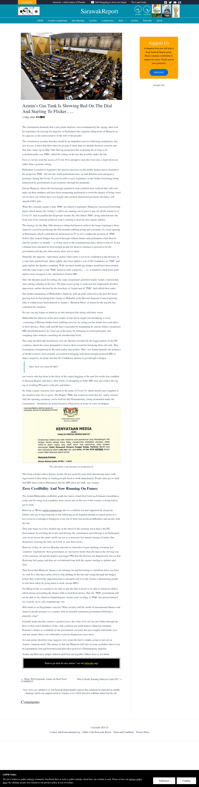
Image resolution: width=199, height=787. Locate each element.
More (120, 20)
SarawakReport (99, 11)
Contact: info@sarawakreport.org (65, 732)
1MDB (40, 20)
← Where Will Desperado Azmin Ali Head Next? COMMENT (44, 680)
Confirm (186, 780)
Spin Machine (78, 20)
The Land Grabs (138, 2)
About (159, 20)
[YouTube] (175, 2)
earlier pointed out (52, 510)
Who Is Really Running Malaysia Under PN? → (99, 679)
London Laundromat (57, 20)
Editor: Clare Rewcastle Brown (97, 732)
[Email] (179, 2)
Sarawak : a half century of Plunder (69, 2)
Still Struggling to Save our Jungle (110, 2)
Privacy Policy (142, 732)
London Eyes (108, 20)
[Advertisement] (159, 135)
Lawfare (93, 20)
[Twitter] (170, 2)
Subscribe (147, 20)
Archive (134, 20)
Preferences (164, 780)
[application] (124, 20)
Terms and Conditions (123, 732)
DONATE (27, 2)
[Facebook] (165, 2)
